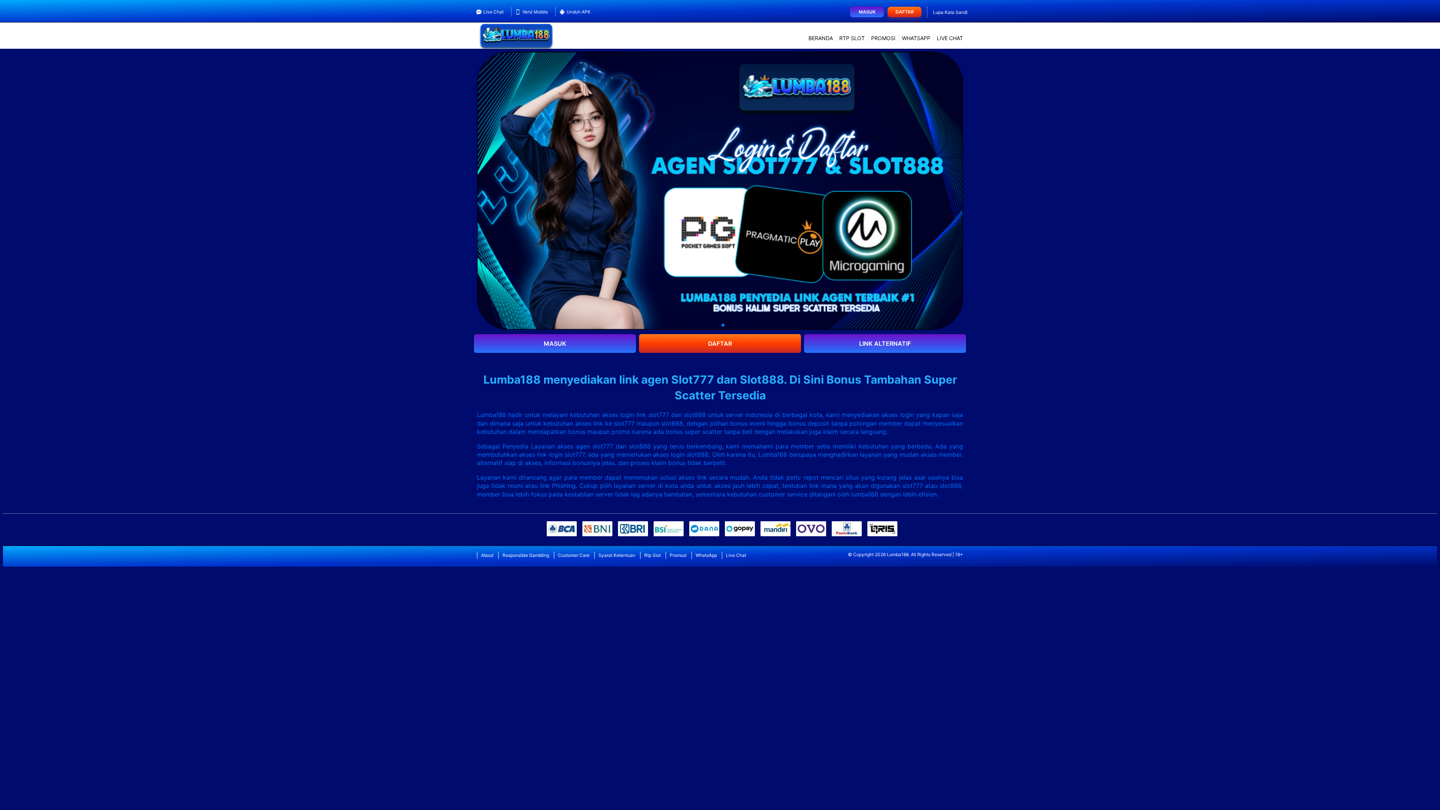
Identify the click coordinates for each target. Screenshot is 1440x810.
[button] (717, 325)
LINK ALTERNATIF (885, 343)
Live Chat (493, 12)
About (487, 555)
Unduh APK (579, 12)
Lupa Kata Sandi (950, 12)
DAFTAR (720, 343)
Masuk (867, 12)
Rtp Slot (852, 38)
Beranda (820, 38)
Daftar (905, 12)
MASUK (555, 343)
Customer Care (574, 555)
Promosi (883, 38)
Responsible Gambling (525, 555)
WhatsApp (916, 38)
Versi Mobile (535, 12)
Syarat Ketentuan (616, 555)
